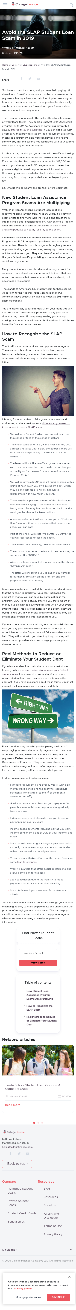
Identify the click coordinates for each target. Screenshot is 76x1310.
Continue (58, 1297)
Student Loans (30, 65)
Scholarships (16, 1221)
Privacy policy (23, 1288)
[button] (34, 1122)
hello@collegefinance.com (17, 1147)
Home (5, 65)
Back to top (16, 1163)
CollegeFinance (25, 4)
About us (50, 1205)
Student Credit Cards (22, 1213)
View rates (38, 963)
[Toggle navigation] (5, 5)
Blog (47, 1188)
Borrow (15, 65)
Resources (51, 1197)
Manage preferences (28, 1297)
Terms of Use (53, 1226)
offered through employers (26, 130)
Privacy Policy (53, 1234)
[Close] (69, 1277)
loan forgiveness (27, 862)
